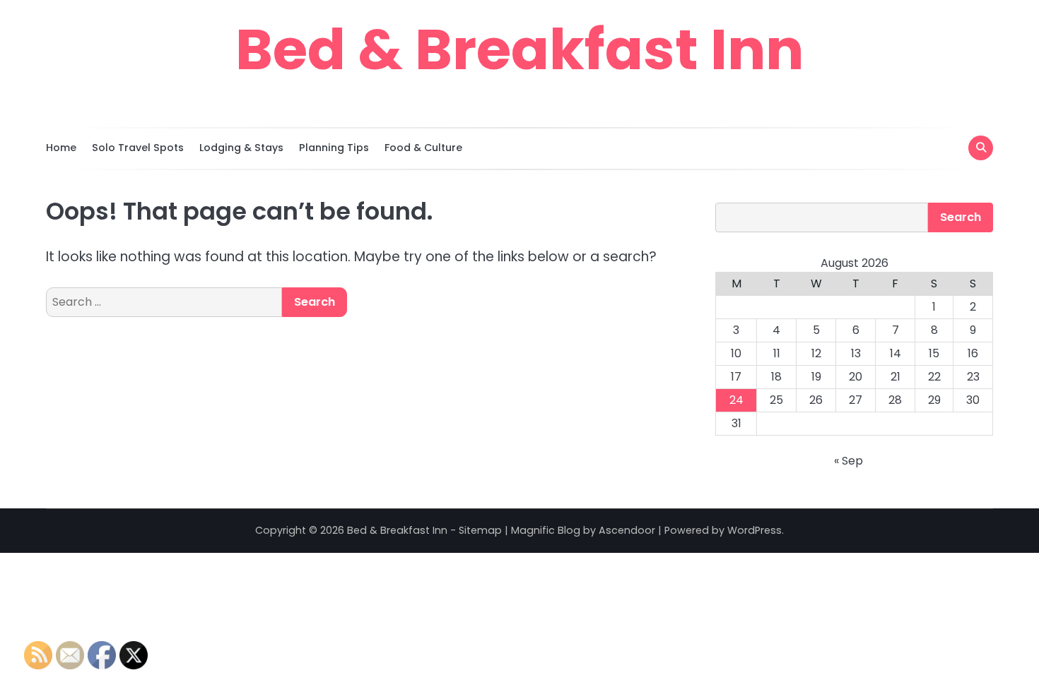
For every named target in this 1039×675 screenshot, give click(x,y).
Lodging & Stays (241, 148)
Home (61, 148)
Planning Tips (334, 148)
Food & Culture (423, 148)
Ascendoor (627, 530)
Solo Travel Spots (138, 148)
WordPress (754, 530)
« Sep (848, 461)
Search (960, 217)
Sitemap (480, 530)
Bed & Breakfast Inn (519, 49)
